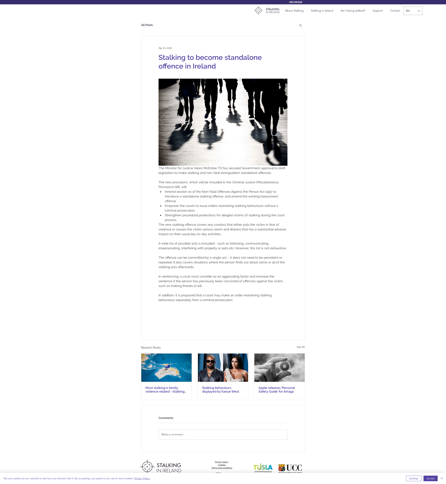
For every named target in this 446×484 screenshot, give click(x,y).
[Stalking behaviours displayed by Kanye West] (223, 368)
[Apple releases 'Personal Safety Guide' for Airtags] (279, 368)
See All (301, 347)
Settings (413, 478)
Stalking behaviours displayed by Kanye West (220, 389)
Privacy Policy (142, 478)
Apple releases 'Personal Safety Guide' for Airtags (277, 389)
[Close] (442, 478)
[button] (300, 25)
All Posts (147, 25)
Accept (430, 478)
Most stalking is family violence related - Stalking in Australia (164, 389)
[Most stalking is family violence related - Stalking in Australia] (166, 368)
